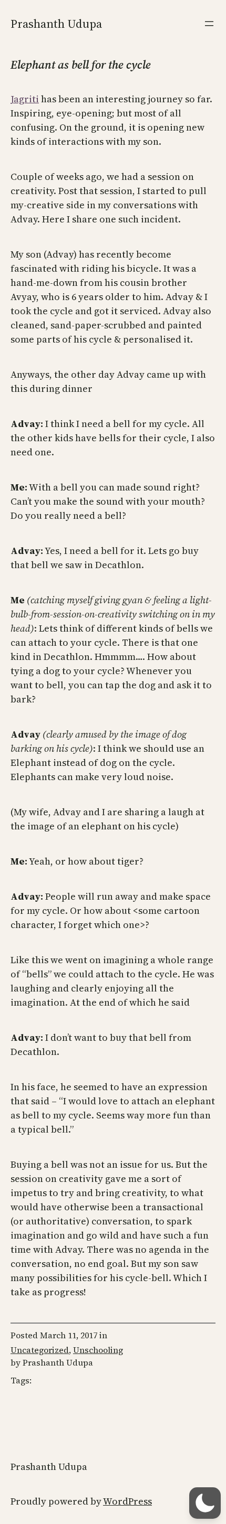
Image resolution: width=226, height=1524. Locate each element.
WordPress (127, 1501)
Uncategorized (40, 1350)
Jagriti (25, 98)
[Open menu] (209, 23)
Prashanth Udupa (56, 23)
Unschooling (98, 1350)
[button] (205, 1503)
